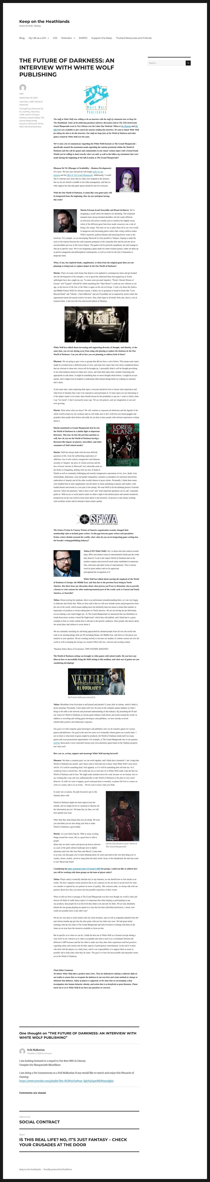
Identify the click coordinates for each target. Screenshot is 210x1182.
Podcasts (66, 38)
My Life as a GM (37, 38)
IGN (55, 38)
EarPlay (57, 743)
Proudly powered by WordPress (58, 1169)
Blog (22, 38)
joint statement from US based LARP (84, 869)
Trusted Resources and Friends (134, 38)
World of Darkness (32, 126)
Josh (21, 93)
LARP (31, 101)
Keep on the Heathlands (44, 21)
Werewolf (32, 123)
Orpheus (23, 117)
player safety (34, 117)
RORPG (83, 38)
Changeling (24, 108)
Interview (23, 101)
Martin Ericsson (32, 114)
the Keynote (126, 126)
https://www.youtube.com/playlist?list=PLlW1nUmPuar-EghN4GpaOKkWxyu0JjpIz (66, 1080)
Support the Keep (101, 38)
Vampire (23, 123)
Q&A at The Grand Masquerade (80, 175)
